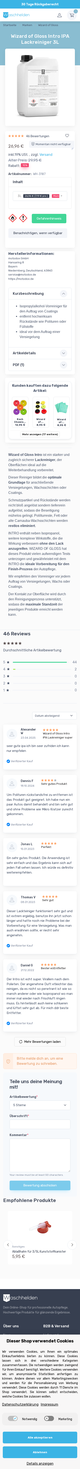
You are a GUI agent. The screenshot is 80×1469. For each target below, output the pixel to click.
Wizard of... (40, 420)
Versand (45, 155)
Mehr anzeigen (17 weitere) (40, 434)
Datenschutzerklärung (20, 1404)
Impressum (49, 1404)
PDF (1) (18, 365)
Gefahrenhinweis (49, 218)
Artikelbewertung (24, 1097)
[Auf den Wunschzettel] (67, 135)
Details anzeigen (40, 1464)
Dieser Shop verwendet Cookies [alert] (40, 1341)
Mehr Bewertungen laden (42, 1042)
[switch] (13, 1418)
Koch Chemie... (20, 420)
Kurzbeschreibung (28, 294)
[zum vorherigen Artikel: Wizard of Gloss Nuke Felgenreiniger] (69, 25)
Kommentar (19, 1135)
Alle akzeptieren (40, 1437)
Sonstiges (18, 1246)
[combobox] (40, 196)
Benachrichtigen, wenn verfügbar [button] (37, 233)
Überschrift (19, 1116)
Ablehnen (40, 1452)
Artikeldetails (24, 353)
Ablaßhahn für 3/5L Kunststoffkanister (39, 1251)
